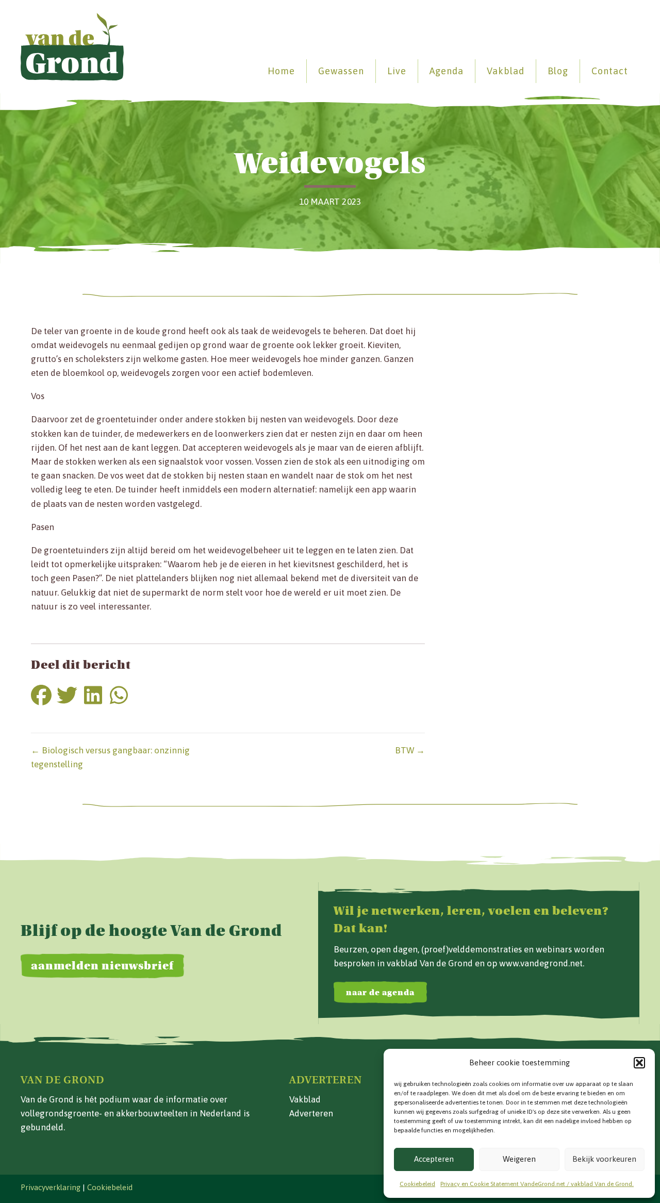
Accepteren (434, 1159)
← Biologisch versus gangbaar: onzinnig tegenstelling (110, 757)
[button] (639, 1063)
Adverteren (311, 1113)
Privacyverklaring (50, 1187)
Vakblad (505, 70)
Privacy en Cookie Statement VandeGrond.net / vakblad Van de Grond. (537, 1184)
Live (396, 70)
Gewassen (341, 70)
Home (281, 70)
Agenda (447, 70)
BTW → (410, 750)
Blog (558, 70)
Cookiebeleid (417, 1184)
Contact (609, 70)
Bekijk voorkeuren (604, 1159)
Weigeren (519, 1159)
